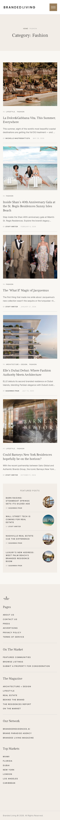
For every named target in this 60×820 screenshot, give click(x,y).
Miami (6, 756)
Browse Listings (13, 662)
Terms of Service (13, 637)
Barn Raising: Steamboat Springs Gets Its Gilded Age (18, 501)
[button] (53, 7)
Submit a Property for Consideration (26, 666)
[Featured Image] (30, 84)
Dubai (6, 765)
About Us (8, 615)
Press (6, 624)
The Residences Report (17, 704)
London (7, 774)
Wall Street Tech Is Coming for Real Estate (18, 519)
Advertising (10, 628)
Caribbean (9, 783)
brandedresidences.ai (16, 729)
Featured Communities (17, 657)
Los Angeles (10, 779)
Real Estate (10, 695)
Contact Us (10, 619)
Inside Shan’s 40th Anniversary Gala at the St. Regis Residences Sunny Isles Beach (29, 206)
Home (25, 28)
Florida (7, 761)
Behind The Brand (14, 700)
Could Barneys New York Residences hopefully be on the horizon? (27, 457)
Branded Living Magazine (18, 738)
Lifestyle (9, 691)
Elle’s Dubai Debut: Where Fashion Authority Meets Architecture (27, 372)
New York (9, 770)
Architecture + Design (17, 686)
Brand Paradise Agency (17, 733)
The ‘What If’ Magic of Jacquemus (26, 290)
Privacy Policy (12, 632)
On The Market (12, 708)
